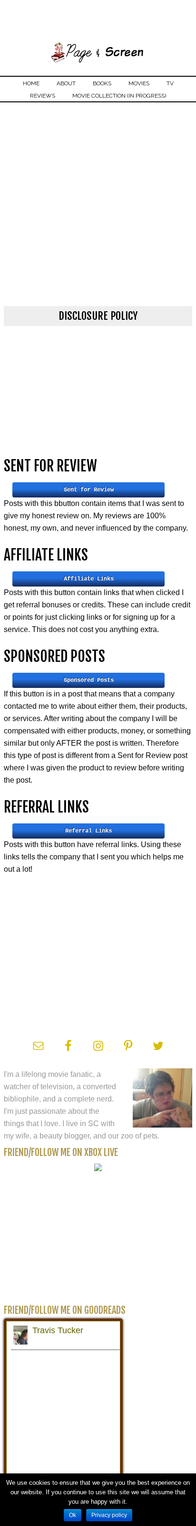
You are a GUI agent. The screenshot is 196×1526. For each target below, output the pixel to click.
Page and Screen (98, 51)
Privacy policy (109, 1515)
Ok (72, 1515)
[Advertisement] (98, 204)
